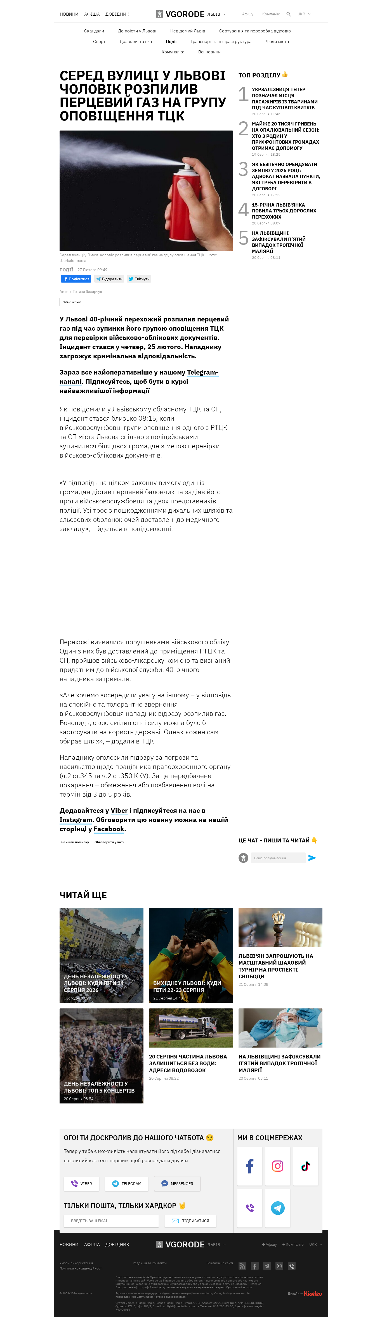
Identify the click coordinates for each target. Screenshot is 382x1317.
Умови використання (76, 1263)
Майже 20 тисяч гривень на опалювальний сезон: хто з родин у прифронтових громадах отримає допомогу (286, 136)
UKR (301, 14)
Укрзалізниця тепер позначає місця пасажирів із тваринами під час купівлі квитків (285, 98)
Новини (69, 14)
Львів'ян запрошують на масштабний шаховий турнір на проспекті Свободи (276, 966)
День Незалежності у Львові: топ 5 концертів (99, 1087)
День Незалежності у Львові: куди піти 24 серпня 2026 (96, 983)
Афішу (247, 14)
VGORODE (185, 1244)
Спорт (99, 41)
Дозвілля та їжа (136, 41)
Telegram (131, 1183)
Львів (213, 1245)
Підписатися (195, 1220)
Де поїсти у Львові (137, 31)
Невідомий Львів (187, 31)
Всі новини (209, 52)
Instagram (76, 819)
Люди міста (277, 41)
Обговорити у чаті (109, 842)
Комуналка (173, 52)
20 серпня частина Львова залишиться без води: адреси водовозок (188, 1063)
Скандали (94, 31)
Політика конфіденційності (81, 1268)
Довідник (117, 14)
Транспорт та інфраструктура (220, 41)
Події (171, 41)
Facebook (109, 828)
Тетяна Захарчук (87, 291)
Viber (119, 810)
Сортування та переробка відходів (255, 31)
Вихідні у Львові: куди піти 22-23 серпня (187, 986)
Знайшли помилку (74, 842)
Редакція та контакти (150, 1263)
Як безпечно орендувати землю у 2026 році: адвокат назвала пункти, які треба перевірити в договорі (286, 176)
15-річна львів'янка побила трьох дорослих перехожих (284, 211)
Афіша (92, 14)
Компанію (271, 14)
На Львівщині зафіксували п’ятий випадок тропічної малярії (279, 242)
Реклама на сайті (219, 1263)
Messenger (182, 1183)
